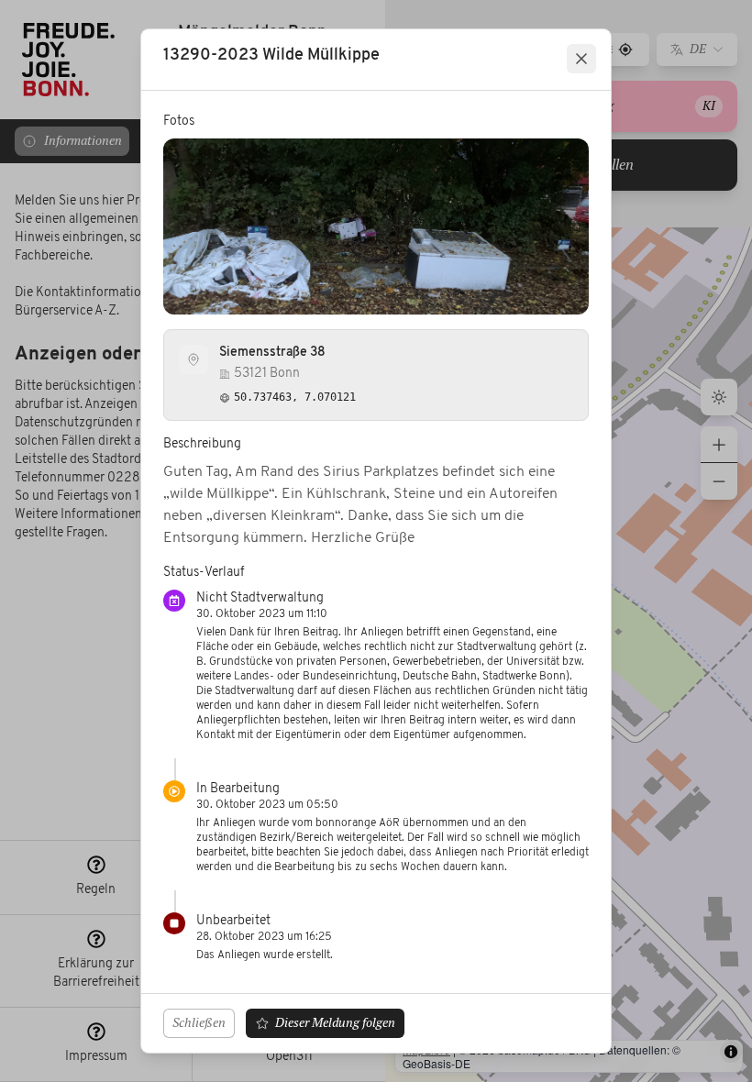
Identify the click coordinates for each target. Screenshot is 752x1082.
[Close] (581, 58)
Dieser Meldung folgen (335, 1022)
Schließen (199, 1022)
